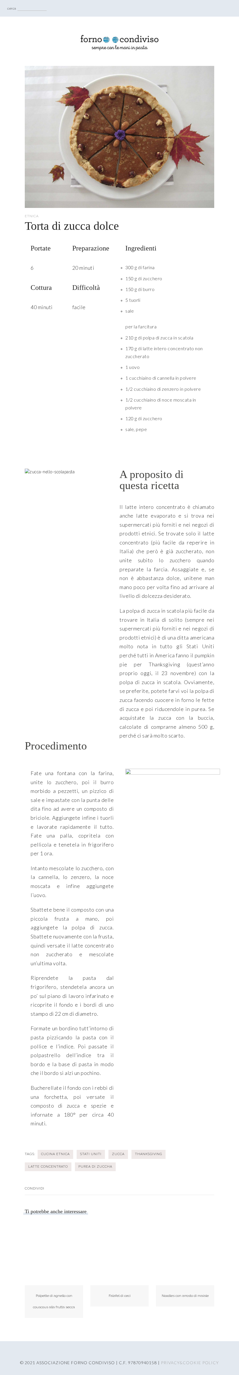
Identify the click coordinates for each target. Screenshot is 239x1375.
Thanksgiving (148, 1154)
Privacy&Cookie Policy (190, 1362)
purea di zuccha (95, 1167)
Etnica (32, 216)
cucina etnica (55, 1154)
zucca (118, 1154)
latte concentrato (48, 1167)
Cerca (11, 8)
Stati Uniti (90, 1154)
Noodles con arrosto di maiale (185, 1296)
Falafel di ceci (120, 1296)
